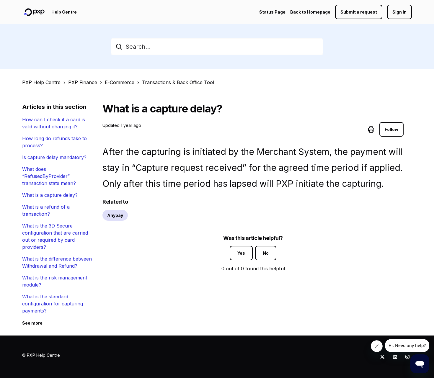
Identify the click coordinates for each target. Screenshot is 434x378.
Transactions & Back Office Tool (178, 82)
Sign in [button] (399, 11)
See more (32, 322)
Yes (241, 253)
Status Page (272, 11)
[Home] (34, 12)
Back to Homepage (310, 11)
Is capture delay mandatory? (54, 157)
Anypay (115, 215)
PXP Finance (82, 82)
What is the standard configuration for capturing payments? (52, 304)
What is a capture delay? (50, 195)
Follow (391, 129)
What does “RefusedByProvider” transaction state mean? (49, 176)
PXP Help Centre (41, 82)
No (266, 253)
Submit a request (358, 11)
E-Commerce (119, 82)
